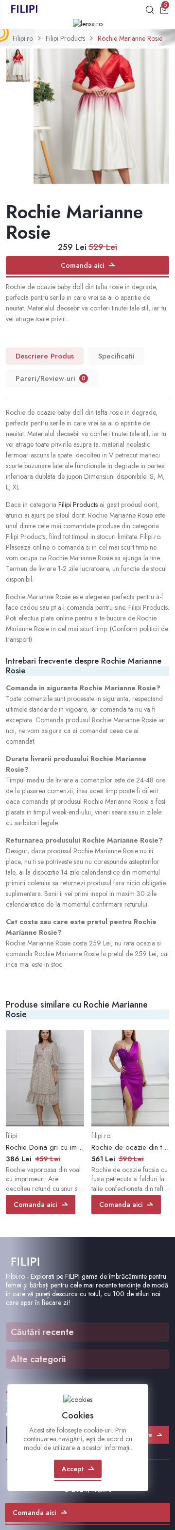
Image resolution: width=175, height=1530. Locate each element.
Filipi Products (65, 38)
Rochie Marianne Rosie (130, 38)
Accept (73, 1469)
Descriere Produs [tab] (45, 356)
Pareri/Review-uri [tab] (51, 378)
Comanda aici (82, 265)
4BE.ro (153, 1472)
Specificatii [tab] (116, 356)
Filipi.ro (23, 38)
